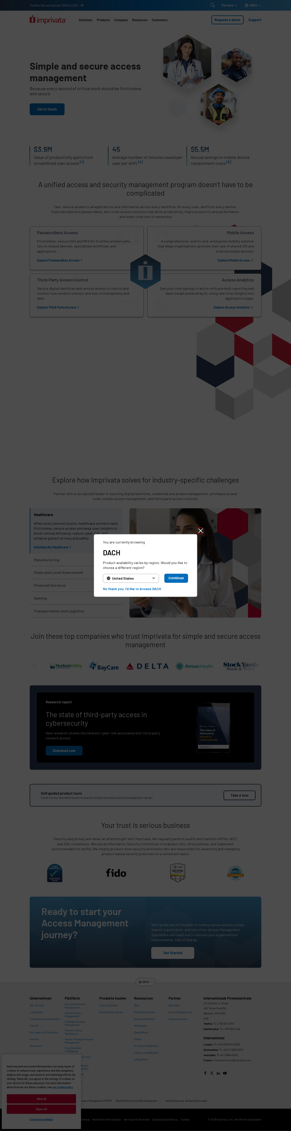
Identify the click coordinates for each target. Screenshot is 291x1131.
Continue (176, 578)
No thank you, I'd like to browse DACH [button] (132, 589)
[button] (200, 531)
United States (123, 578)
